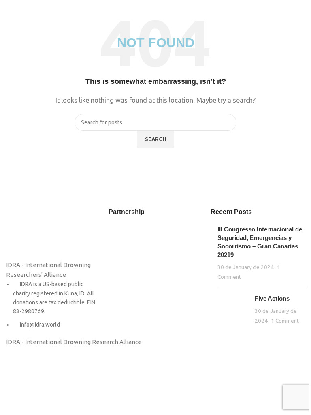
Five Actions (272, 298)
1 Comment (285, 320)
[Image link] (26, 233)
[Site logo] (156, 11)
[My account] (301, 12)
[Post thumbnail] (233, 309)
